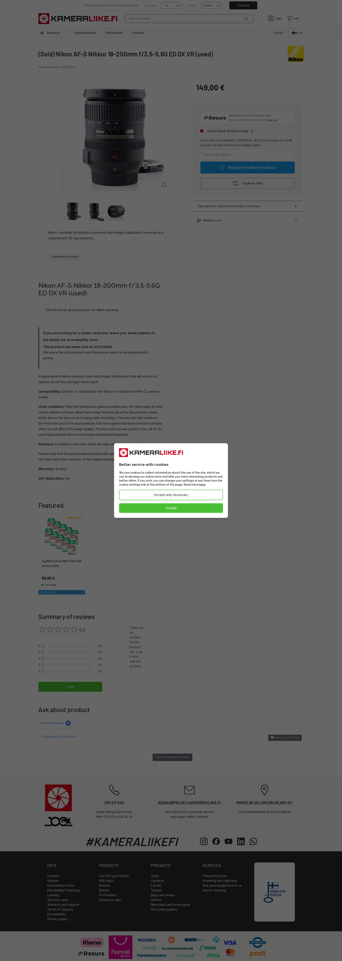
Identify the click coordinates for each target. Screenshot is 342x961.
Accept (171, 508)
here (202, 484)
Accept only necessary (171, 495)
